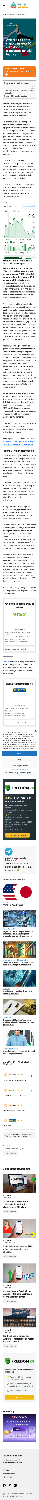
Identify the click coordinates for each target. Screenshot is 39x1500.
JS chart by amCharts (9, 236)
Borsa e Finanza (21, 15)
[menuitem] (29, 257)
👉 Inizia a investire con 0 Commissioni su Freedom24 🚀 (18, 69)
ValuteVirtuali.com (12, 1455)
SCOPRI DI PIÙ (12, 698)
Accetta (19, 754)
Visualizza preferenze (19, 766)
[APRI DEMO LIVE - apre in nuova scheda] (32, 1076)
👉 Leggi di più (19, 1397)
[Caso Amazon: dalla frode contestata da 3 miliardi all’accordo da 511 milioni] (19, 1183)
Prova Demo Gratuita (14, 622)
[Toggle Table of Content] (31, 87)
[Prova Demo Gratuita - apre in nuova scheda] (32, 1091)
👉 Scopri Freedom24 (17, 835)
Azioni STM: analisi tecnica (16, 96)
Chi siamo (6, 1470)
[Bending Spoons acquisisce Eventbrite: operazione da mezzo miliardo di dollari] (19, 1317)
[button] (36, 730)
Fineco (6, 662)
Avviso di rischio (9, 1474)
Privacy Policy (24, 769)
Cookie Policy (14, 769)
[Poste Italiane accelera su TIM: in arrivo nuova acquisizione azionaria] (19, 1228)
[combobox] (19, 202)
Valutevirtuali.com (8, 15)
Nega (19, 760)
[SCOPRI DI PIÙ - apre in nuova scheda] (32, 1121)
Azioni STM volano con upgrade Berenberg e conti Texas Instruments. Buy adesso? (19, 441)
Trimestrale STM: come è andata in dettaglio (19, 91)
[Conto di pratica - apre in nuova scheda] (32, 1106)
